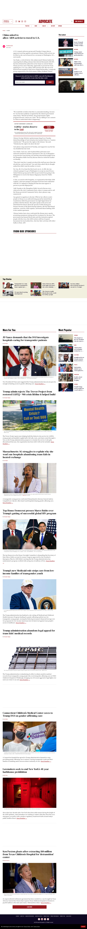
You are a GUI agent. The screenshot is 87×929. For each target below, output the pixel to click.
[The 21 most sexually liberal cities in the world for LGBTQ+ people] (36, 293)
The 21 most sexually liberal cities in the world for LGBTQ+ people (49, 292)
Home (4, 30)
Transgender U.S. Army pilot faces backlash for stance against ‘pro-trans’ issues (20, 286)
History (53, 26)
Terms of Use (36, 926)
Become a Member (49, 127)
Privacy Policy (27, 926)
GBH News (24, 495)
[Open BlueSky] (19, 21)
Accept (83, 926)
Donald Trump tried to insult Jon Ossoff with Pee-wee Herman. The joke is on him (79, 390)
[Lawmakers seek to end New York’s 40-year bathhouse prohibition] (29, 792)
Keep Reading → (40, 384)
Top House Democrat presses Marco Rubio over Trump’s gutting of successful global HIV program (29, 512)
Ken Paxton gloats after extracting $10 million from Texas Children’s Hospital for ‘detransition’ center (28, 854)
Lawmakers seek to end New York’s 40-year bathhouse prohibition (26, 770)
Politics (27, 26)
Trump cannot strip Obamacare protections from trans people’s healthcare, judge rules (79, 56)
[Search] (72, 21)
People (75, 364)
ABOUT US (22, 916)
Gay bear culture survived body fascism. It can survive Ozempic (77, 285)
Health (44, 26)
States (75, 69)
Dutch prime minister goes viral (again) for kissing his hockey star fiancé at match (79, 371)
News (36, 26)
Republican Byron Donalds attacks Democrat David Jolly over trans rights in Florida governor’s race (79, 361)
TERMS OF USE (62, 916)
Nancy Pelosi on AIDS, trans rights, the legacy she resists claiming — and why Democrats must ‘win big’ (48, 287)
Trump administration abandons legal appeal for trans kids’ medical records (29, 632)
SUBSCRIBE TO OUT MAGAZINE (6, 21)
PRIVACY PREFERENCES (55, 916)
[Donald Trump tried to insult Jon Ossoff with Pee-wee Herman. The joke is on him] (66, 387)
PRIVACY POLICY (46, 916)
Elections (76, 355)
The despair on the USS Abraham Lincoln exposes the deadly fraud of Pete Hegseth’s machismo (79, 342)
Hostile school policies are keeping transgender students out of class (78, 381)
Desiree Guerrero (6, 860)
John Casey (5, 775)
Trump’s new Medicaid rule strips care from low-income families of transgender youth (29, 572)
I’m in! (49, 82)
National (76, 49)
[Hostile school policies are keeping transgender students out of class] (66, 377)
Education (76, 374)
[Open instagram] (25, 21)
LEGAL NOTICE (68, 916)
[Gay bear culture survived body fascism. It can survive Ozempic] (64, 285)
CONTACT (17, 916)
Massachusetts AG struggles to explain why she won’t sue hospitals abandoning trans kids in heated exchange (28, 454)
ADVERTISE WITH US (38, 916)
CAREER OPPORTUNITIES (29, 916)
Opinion (60, 26)
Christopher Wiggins (7, 397)
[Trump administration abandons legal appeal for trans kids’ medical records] (29, 654)
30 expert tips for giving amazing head (21, 293)
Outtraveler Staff (10, 45)
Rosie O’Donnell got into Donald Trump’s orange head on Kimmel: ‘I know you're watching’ (79, 46)
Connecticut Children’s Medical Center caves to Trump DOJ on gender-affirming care (28, 714)
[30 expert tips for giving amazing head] (8, 293)
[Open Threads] (22, 21)
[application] (71, 85)
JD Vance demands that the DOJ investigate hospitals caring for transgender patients (26, 339)
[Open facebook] (16, 21)
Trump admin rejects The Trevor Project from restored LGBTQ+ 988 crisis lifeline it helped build (29, 393)
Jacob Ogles (6, 343)
